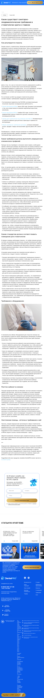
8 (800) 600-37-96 (7, 587)
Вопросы (38, 588)
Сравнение (38, 592)
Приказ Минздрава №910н (9, 112)
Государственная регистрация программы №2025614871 (31, 626)
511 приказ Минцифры (27, 635)
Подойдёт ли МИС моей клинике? (13, 695)
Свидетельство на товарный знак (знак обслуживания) (31, 637)
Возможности (15, 2)
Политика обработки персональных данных (31, 620)
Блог (37, 594)
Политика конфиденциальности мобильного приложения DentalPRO (31, 623)
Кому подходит (22, 2)
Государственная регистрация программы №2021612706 (31, 628)
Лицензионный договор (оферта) (29, 633)
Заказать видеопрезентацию (22, 500)
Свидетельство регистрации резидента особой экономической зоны (32, 631)
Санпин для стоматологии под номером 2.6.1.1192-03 (17, 118)
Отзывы (38, 582)
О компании (39, 590)
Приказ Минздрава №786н (9, 106)
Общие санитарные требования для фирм (14, 125)
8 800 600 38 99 (5, 593)
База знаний (29, 2)
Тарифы (26, 593)
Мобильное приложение (39, 585)
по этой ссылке (5, 459)
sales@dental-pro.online (7, 583)
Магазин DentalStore (37, 2)
